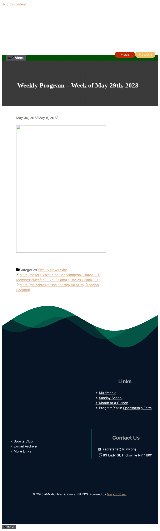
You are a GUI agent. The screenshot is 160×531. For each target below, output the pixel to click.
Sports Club (23, 441)
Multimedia (107, 393)
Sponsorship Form (137, 408)
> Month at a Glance (112, 403)
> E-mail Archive (23, 446)
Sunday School (110, 398)
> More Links (20, 451)
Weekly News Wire (52, 270)
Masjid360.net (116, 494)
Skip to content (14, 4)
